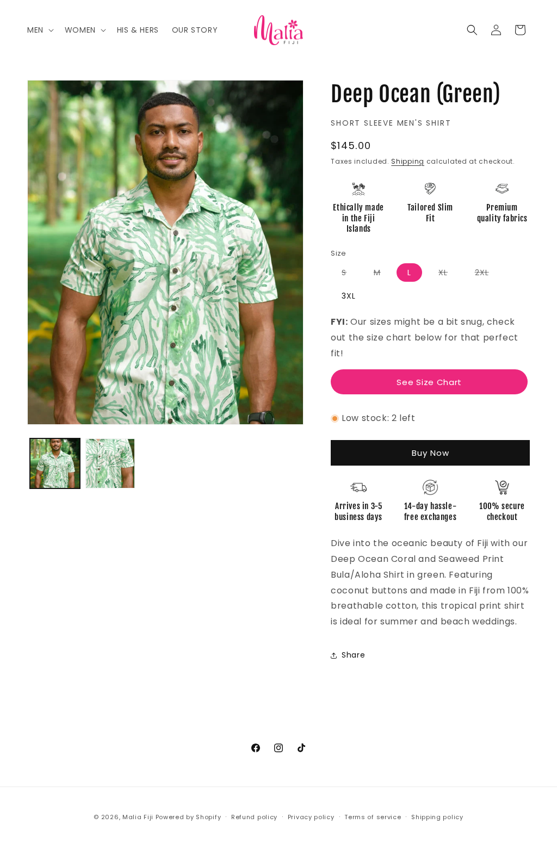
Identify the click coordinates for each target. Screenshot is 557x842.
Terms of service (372, 817)
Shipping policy (437, 817)
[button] (39, 29)
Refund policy (254, 817)
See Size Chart (429, 382)
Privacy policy (311, 817)
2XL (487, 274)
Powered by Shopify (188, 817)
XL (448, 274)
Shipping (407, 161)
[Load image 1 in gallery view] (55, 463)
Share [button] (353, 654)
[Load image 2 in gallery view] (110, 463)
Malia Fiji (137, 817)
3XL (349, 295)
